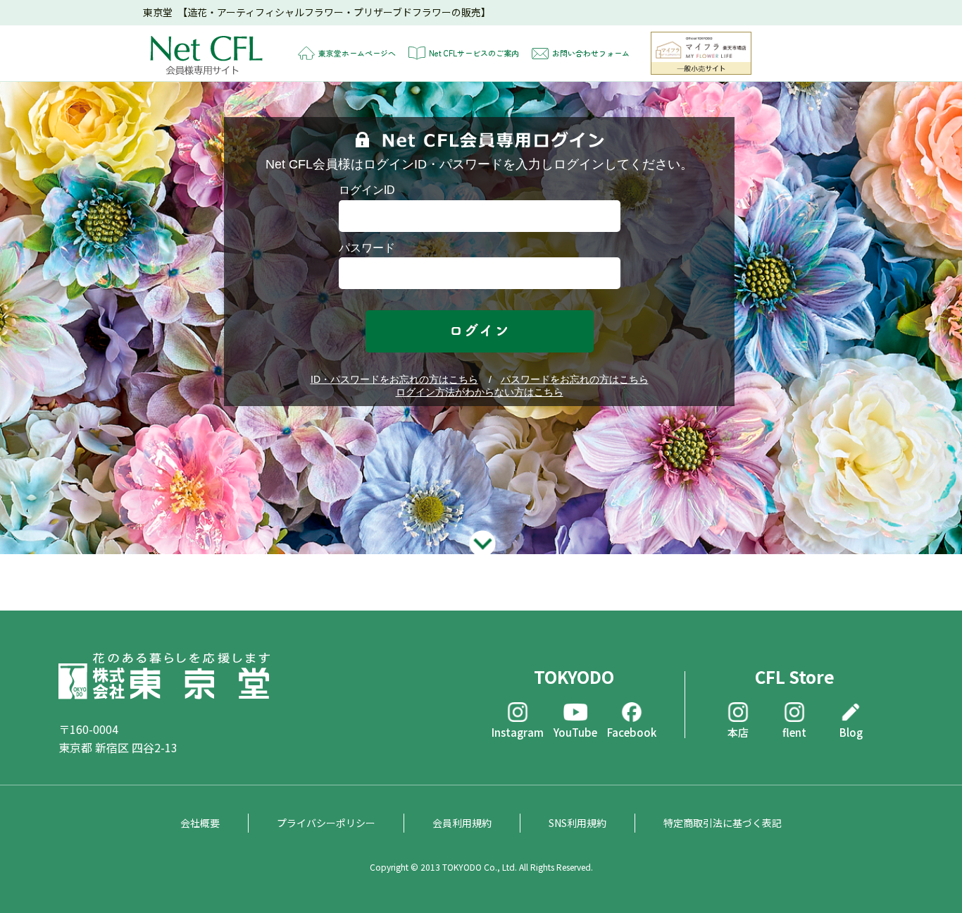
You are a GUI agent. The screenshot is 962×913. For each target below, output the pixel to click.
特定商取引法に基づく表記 (722, 823)
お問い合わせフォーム (591, 53)
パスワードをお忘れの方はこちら (575, 379)
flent (794, 732)
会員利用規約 (462, 823)
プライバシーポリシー (326, 823)
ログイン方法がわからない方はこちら (479, 392)
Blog (851, 732)
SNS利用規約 (577, 823)
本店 (738, 732)
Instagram (518, 732)
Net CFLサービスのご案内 (474, 53)
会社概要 (200, 823)
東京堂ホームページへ (357, 53)
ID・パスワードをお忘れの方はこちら (394, 379)
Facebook (631, 732)
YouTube (575, 732)
